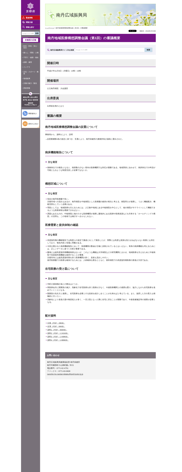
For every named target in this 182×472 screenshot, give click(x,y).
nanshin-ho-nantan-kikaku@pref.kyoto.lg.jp (65, 374)
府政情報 (26, 88)
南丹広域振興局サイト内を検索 (62, 50)
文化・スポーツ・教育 (31, 73)
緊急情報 (29, 18)
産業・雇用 (27, 62)
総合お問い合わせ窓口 (30, 97)
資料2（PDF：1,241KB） (58, 333)
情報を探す (30, 27)
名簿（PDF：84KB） (56, 326)
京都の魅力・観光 (30, 83)
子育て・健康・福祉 (31, 57)
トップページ (49, 28)
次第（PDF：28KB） (56, 323)
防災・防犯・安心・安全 (31, 47)
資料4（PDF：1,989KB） (58, 340)
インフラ (26, 67)
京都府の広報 (30, 40)
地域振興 (26, 78)
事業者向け (32, 113)
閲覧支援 (29, 22)
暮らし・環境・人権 (31, 53)
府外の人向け (33, 124)
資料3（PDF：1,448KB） (58, 337)
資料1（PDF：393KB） (57, 330)
